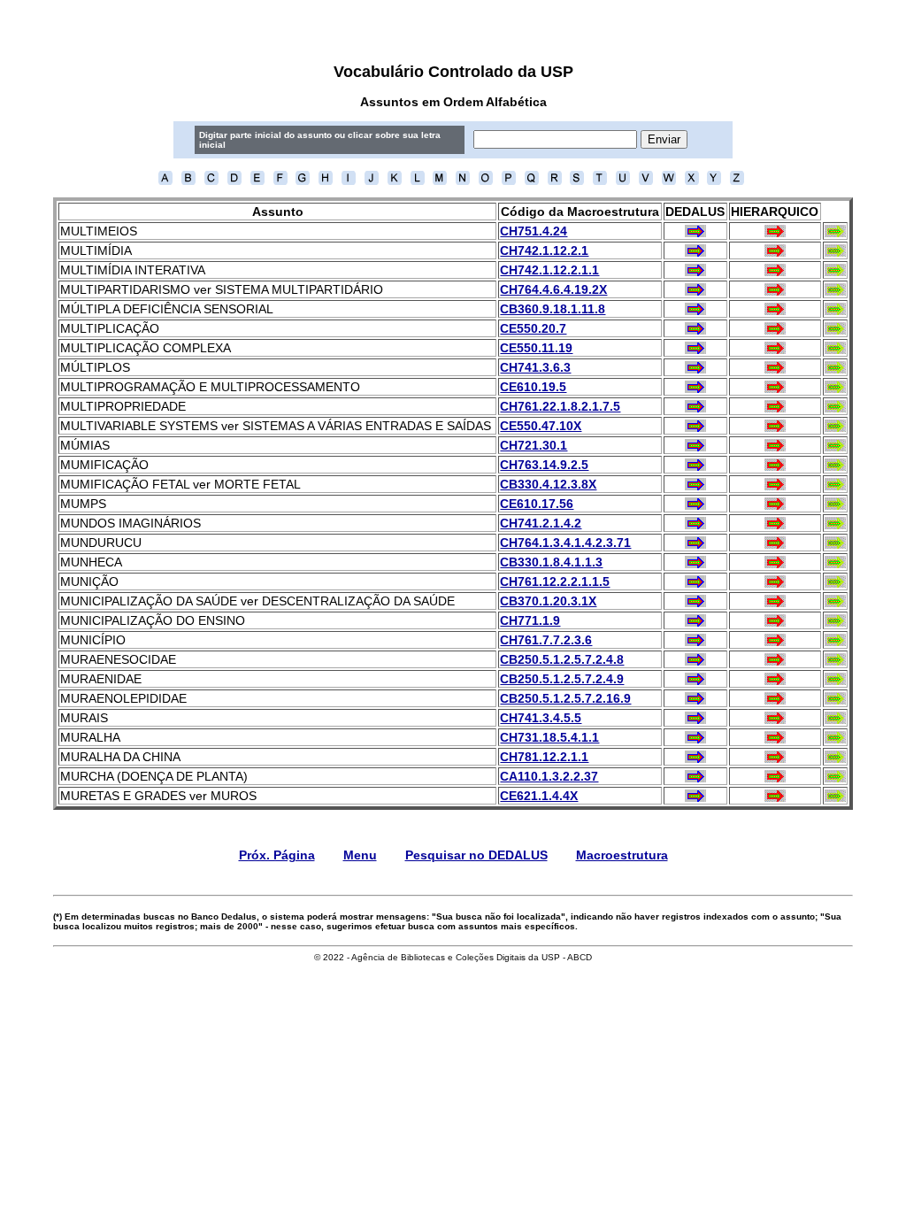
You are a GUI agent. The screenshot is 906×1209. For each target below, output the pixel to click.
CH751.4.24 (533, 231)
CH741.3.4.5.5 (540, 718)
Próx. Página (277, 855)
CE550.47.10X (540, 426)
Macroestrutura (622, 855)
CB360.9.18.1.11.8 (552, 309)
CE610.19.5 (533, 387)
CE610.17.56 (536, 504)
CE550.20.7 (533, 328)
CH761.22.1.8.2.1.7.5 (560, 406)
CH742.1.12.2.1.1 (549, 270)
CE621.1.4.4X (539, 796)
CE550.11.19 (536, 348)
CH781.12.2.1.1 (544, 757)
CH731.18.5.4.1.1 (549, 737)
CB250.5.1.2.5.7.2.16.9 (565, 698)
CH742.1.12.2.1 (544, 250)
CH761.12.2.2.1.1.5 (555, 581)
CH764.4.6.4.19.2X (553, 289)
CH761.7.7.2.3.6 (546, 640)
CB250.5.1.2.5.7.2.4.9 (562, 679)
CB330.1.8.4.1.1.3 (551, 562)
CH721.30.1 (533, 445)
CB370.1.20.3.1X (548, 601)
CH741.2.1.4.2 (540, 523)
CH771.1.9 (530, 620)
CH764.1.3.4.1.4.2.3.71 (565, 542)
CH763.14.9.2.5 (544, 465)
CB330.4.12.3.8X (548, 484)
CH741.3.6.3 (535, 367)
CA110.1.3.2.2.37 (549, 776)
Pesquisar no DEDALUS (476, 855)
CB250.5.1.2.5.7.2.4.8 (562, 659)
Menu (360, 855)
